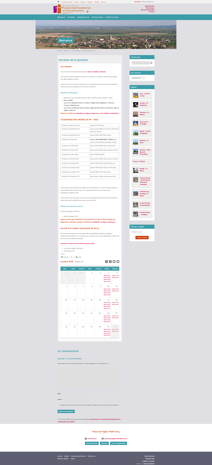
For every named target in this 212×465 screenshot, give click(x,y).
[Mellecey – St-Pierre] (135, 143)
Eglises (66, 456)
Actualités (71, 17)
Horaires (82, 2)
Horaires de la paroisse (88, 50)
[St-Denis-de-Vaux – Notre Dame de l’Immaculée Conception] (135, 181)
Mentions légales (63, 458)
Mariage (97, 2)
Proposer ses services (78, 456)
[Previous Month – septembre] (106, 261)
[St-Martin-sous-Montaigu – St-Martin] (135, 194)
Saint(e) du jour (149, 6)
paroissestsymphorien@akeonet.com (116, 438)
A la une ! (151, 11)
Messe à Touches (116, 275)
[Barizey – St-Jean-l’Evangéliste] (135, 134)
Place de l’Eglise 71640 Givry (106, 431)
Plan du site (91, 456)
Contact (103, 2)
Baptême (90, 2)
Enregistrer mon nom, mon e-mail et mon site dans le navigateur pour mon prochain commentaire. (89, 405)
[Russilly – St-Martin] (135, 171)
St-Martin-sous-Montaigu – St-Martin (144, 194)
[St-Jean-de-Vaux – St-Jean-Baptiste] (135, 206)
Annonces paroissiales (147, 10)
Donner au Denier (142, 237)
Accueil (76, 2)
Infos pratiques (76, 50)
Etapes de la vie (83, 17)
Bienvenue (61, 17)
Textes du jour (150, 8)
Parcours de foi (97, 17)
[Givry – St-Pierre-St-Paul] (135, 96)
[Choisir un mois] (114, 261)
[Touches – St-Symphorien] (135, 106)
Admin (73, 458)
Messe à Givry (116, 277)
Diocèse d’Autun (149, 456)
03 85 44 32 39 (92, 438)
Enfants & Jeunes (112, 17)
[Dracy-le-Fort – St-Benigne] (135, 125)
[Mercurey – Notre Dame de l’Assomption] (135, 153)
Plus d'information (91, 443)
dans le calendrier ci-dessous (97, 71)
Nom (60, 393)
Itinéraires (104, 443)
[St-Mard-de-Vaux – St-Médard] (135, 215)
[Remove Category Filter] (82, 261)
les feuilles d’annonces (110, 113)
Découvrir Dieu (150, 458)
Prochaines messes (67, 2)
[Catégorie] (118, 261)
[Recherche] (58, 1)
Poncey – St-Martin (139, 161)
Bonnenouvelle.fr (149, 463)
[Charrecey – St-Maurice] (135, 115)
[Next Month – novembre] (110, 261)
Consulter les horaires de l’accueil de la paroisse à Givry (77, 243)
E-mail (60, 399)
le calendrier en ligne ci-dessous (86, 113)
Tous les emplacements (118, 443)
